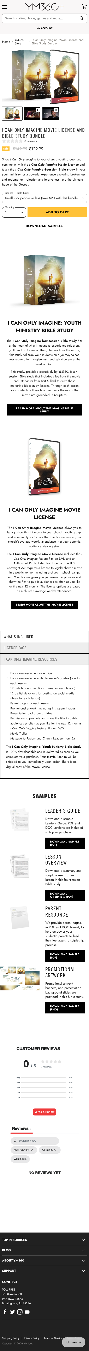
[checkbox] (20, 1159)
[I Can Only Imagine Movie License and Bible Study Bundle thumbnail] (12, 113)
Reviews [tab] (21, 1128)
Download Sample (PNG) (64, 1007)
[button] (44, 1077)
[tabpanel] (44, 1177)
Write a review (44, 1111)
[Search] (81, 18)
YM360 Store (19, 41)
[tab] (44, 637)
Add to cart (57, 212)
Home (6, 42)
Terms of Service (53, 1338)
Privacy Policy (31, 1338)
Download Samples (44, 226)
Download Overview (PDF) (61, 895)
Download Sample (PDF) (64, 843)
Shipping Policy (10, 1338)
